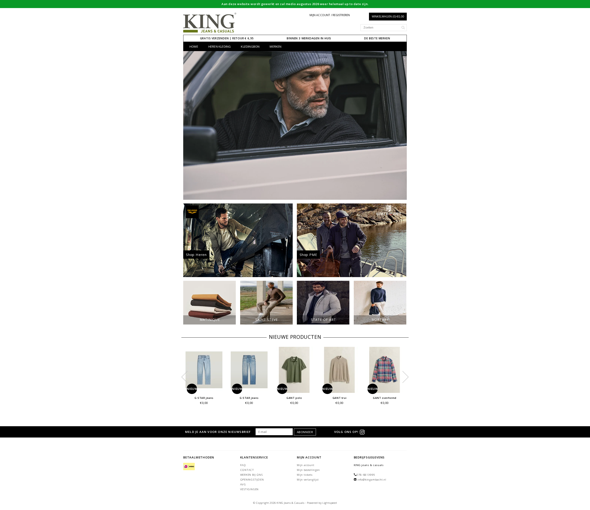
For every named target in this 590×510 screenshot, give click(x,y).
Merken (275, 46)
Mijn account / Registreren (330, 15)
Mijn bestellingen (308, 470)
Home (193, 46)
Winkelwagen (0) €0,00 (388, 16)
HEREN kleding (219, 46)
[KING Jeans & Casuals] (209, 23)
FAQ (243, 465)
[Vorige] (189, 125)
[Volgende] (401, 125)
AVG (243, 484)
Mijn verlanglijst (308, 479)
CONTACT (247, 470)
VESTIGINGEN (249, 489)
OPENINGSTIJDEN (252, 479)
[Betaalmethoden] (189, 467)
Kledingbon (250, 46)
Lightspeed (329, 502)
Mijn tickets (305, 474)
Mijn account (305, 465)
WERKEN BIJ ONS (251, 474)
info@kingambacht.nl (371, 479)
